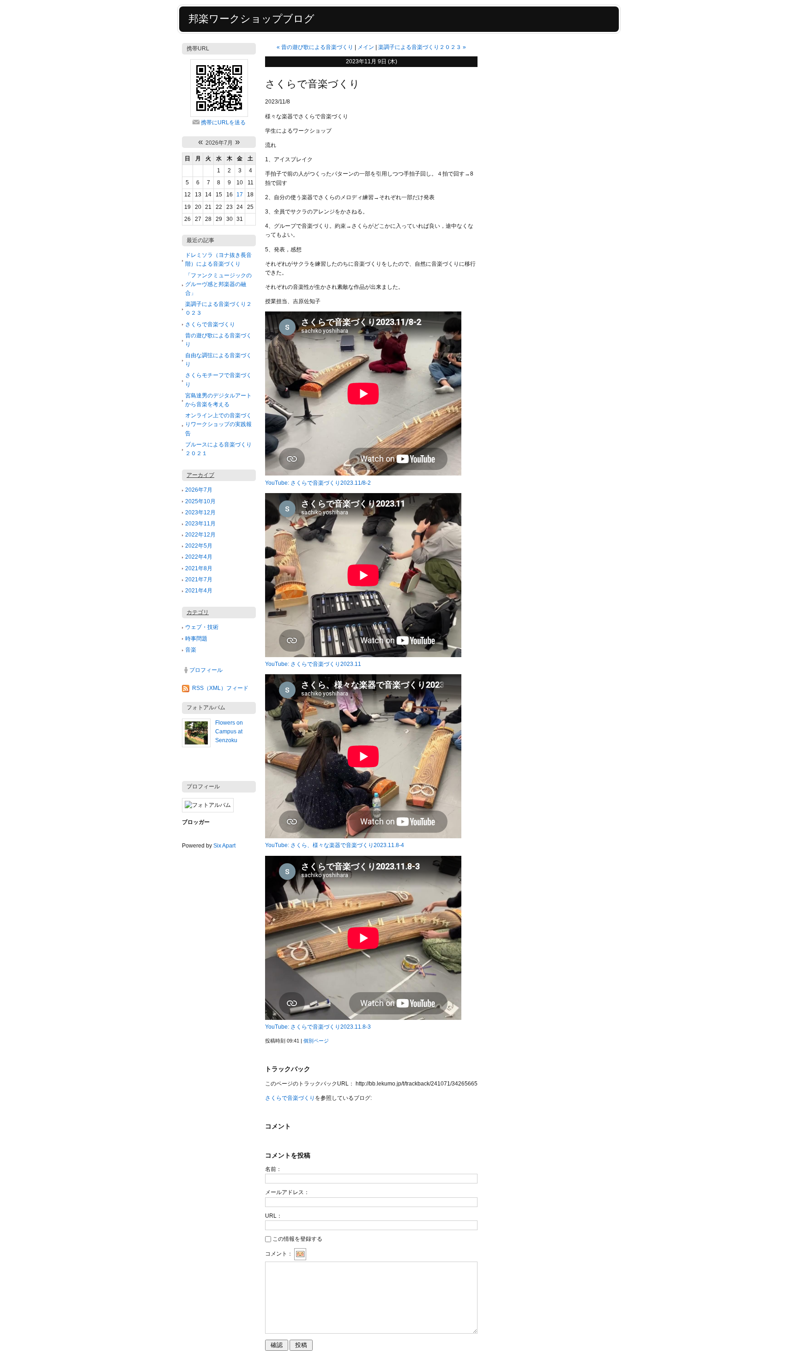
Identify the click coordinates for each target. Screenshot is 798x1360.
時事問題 (196, 638)
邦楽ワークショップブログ (251, 18)
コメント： (279, 1254)
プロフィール (206, 670)
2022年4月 (198, 557)
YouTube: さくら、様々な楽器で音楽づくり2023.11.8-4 (334, 845)
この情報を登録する (297, 1239)
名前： (273, 1169)
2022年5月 (198, 546)
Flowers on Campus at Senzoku (229, 732)
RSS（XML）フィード (220, 688)
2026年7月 (198, 490)
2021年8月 (198, 568)
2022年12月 (200, 534)
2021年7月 (198, 579)
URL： (273, 1216)
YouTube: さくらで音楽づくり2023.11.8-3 (318, 1027)
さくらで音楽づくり (210, 324)
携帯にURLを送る (223, 122)
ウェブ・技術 (201, 627)
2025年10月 (200, 501)
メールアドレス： (287, 1192)
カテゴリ (198, 612)
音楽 (190, 649)
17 (239, 194)
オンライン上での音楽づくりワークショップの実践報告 (218, 424)
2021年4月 (198, 590)
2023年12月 (200, 512)
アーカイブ (200, 475)
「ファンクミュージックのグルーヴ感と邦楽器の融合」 (218, 284)
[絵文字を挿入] (300, 1254)
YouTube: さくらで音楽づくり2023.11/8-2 (318, 483)
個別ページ (316, 1040)
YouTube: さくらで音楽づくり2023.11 (313, 664)
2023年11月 (200, 523)
